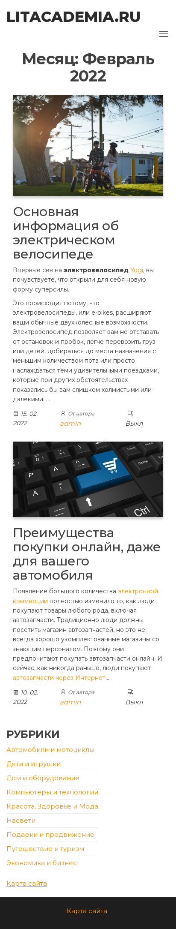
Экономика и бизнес (41, 863)
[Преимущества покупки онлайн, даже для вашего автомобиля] (88, 479)
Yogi (136, 270)
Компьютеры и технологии (52, 792)
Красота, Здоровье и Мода (52, 806)
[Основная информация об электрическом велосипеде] (88, 145)
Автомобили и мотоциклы (50, 750)
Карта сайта (26, 883)
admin (70, 423)
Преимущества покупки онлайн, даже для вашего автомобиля (87, 554)
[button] (163, 34)
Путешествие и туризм (45, 849)
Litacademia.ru (73, 17)
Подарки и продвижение (50, 834)
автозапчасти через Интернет (59, 678)
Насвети (20, 820)
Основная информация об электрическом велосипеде (65, 233)
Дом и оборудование (42, 778)
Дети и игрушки (33, 764)
